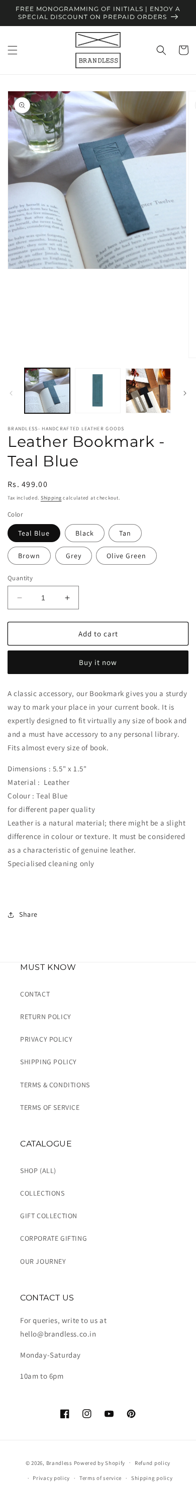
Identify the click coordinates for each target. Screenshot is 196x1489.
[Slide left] (11, 393)
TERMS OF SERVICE (50, 1107)
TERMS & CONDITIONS (55, 1084)
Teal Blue (34, 533)
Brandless (60, 1462)
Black (84, 533)
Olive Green (126, 555)
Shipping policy (152, 1477)
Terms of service (100, 1477)
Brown (29, 555)
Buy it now (98, 662)
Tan (125, 533)
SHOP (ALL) (38, 1170)
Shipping (51, 497)
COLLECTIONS (42, 1193)
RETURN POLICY (45, 1016)
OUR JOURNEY (43, 1261)
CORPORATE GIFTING (53, 1238)
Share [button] (28, 914)
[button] (13, 50)
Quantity (20, 578)
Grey (73, 555)
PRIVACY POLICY (46, 1039)
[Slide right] (185, 393)
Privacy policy (51, 1477)
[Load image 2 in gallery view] (97, 390)
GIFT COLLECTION (48, 1215)
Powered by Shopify (100, 1462)
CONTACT (35, 994)
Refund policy (152, 1462)
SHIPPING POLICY (48, 1061)
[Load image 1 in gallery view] (47, 390)
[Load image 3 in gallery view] (148, 390)
